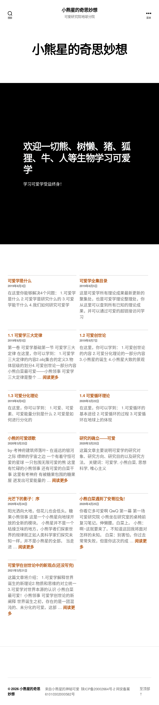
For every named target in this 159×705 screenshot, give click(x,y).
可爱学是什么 (20, 280)
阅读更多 (51, 377)
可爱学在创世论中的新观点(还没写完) (41, 565)
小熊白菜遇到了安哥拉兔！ (103, 498)
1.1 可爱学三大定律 (25, 335)
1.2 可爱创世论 (93, 335)
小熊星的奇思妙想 (79, 9)
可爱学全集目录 (93, 280)
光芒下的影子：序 (24, 498)
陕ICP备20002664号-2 (98, 688)
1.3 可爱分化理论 (23, 395)
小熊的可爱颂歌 (21, 438)
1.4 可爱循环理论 (95, 395)
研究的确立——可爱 (97, 438)
